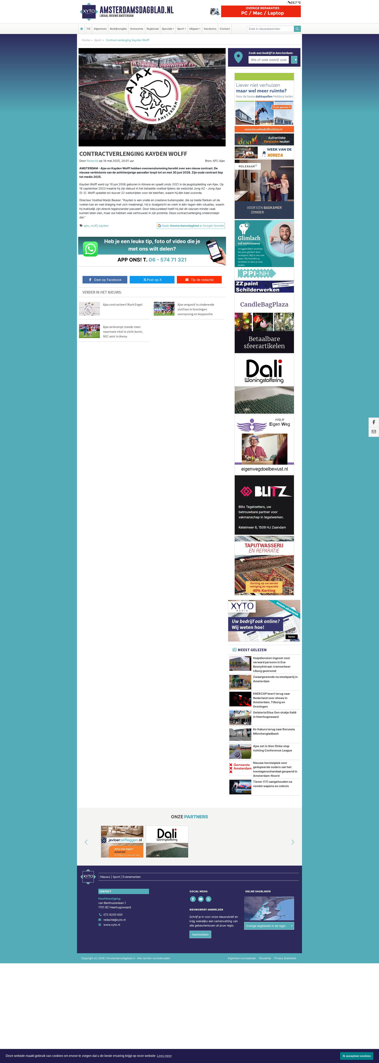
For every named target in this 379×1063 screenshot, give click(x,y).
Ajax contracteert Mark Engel (123, 304)
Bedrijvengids (118, 28)
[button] (81, 842)
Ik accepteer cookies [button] (357, 1055)
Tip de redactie (202, 280)
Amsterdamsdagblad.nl (137, 9)
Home (86, 40)
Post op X (154, 280)
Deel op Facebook (108, 280)
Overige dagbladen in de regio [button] (266, 926)
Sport (97, 40)
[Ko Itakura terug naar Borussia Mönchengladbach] (240, 734)
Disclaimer (265, 958)
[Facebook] (193, 899)
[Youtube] (201, 899)
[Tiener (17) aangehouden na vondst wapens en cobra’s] (240, 787)
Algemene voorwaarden (242, 958)
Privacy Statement (285, 958)
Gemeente (136, 28)
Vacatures (210, 28)
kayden (103, 225)
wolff (94, 225)
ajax (86, 225)
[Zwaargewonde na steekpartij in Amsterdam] (240, 682)
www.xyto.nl (111, 924)
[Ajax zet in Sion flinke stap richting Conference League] (240, 751)
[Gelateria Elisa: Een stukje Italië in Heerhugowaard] (240, 717)
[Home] (81, 29)
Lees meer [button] (164, 1055)
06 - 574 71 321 (168, 260)
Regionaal (153, 28)
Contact (225, 28)
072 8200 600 (113, 914)
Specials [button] (167, 28)
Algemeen (100, 28)
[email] (374, 432)
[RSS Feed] (209, 899)
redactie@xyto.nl (114, 919)
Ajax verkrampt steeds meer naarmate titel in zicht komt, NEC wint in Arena (123, 331)
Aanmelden (200, 934)
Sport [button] (180, 28)
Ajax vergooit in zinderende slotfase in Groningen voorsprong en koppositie (196, 309)
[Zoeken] (297, 29)
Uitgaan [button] (194, 28)
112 (88, 28)
